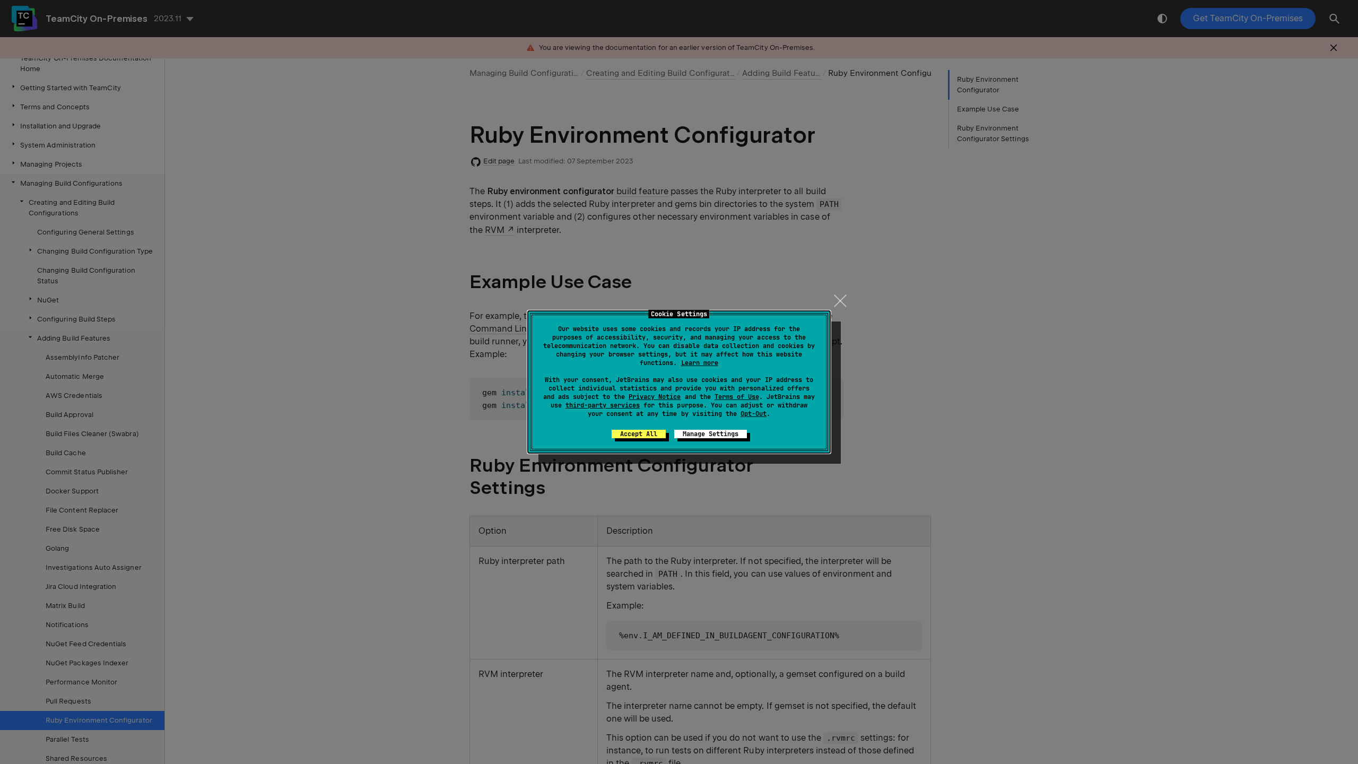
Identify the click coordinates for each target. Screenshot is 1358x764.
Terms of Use (737, 397)
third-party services (602, 405)
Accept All (638, 434)
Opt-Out (754, 414)
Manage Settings (710, 434)
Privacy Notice (655, 397)
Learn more (699, 363)
